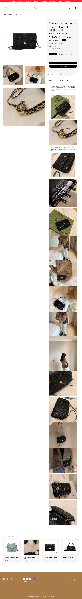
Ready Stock (53, 54)
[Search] (35, 8)
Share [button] (52, 69)
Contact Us (44, 580)
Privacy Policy (38, 596)
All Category (10, 14)
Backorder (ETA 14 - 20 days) (65, 54)
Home (5, 14)
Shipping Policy (51, 596)
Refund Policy (44, 596)
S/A (50, 51)
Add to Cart (63, 62)
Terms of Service (31, 596)
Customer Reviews (19, 14)
